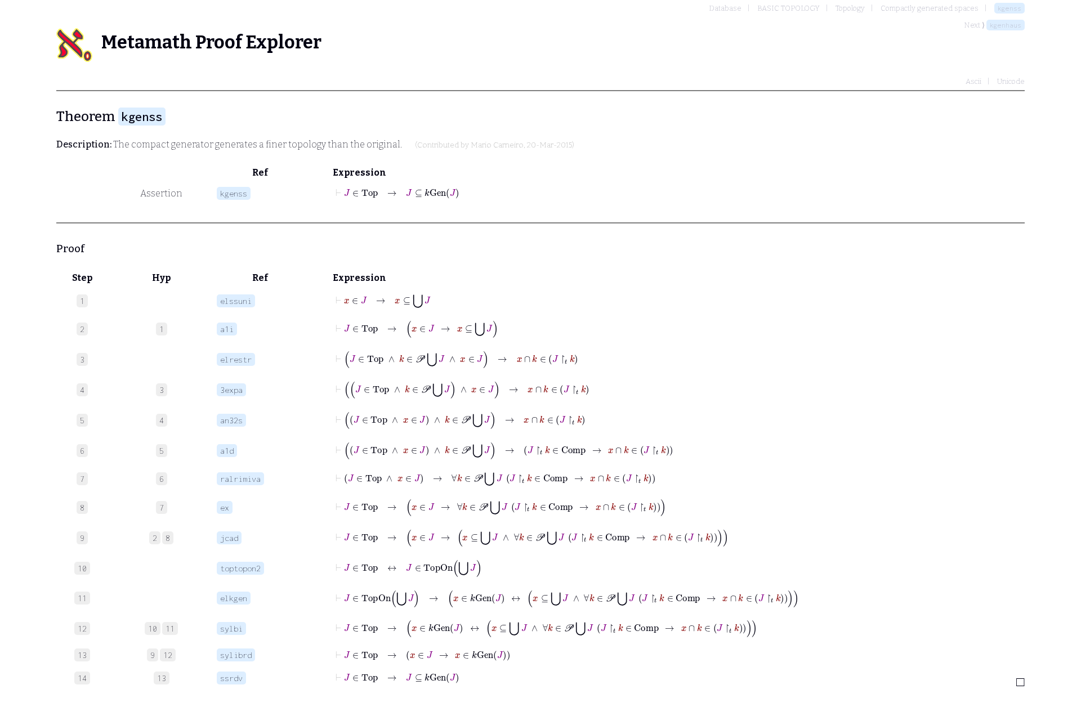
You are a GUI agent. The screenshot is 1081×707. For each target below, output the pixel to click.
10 (152, 628)
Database (725, 8)
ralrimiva (240, 479)
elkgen (233, 598)
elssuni (236, 301)
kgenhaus (1005, 25)
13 (161, 678)
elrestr (236, 359)
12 (167, 655)
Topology (850, 8)
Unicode (1011, 81)
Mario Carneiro (497, 145)
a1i (227, 329)
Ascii (973, 81)
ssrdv (231, 678)
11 (170, 628)
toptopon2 (240, 568)
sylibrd (236, 655)
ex (224, 507)
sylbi (231, 628)
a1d (227, 450)
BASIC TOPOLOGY (788, 8)
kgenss (1009, 8)
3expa (231, 390)
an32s (231, 420)
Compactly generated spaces (930, 8)
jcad (229, 538)
